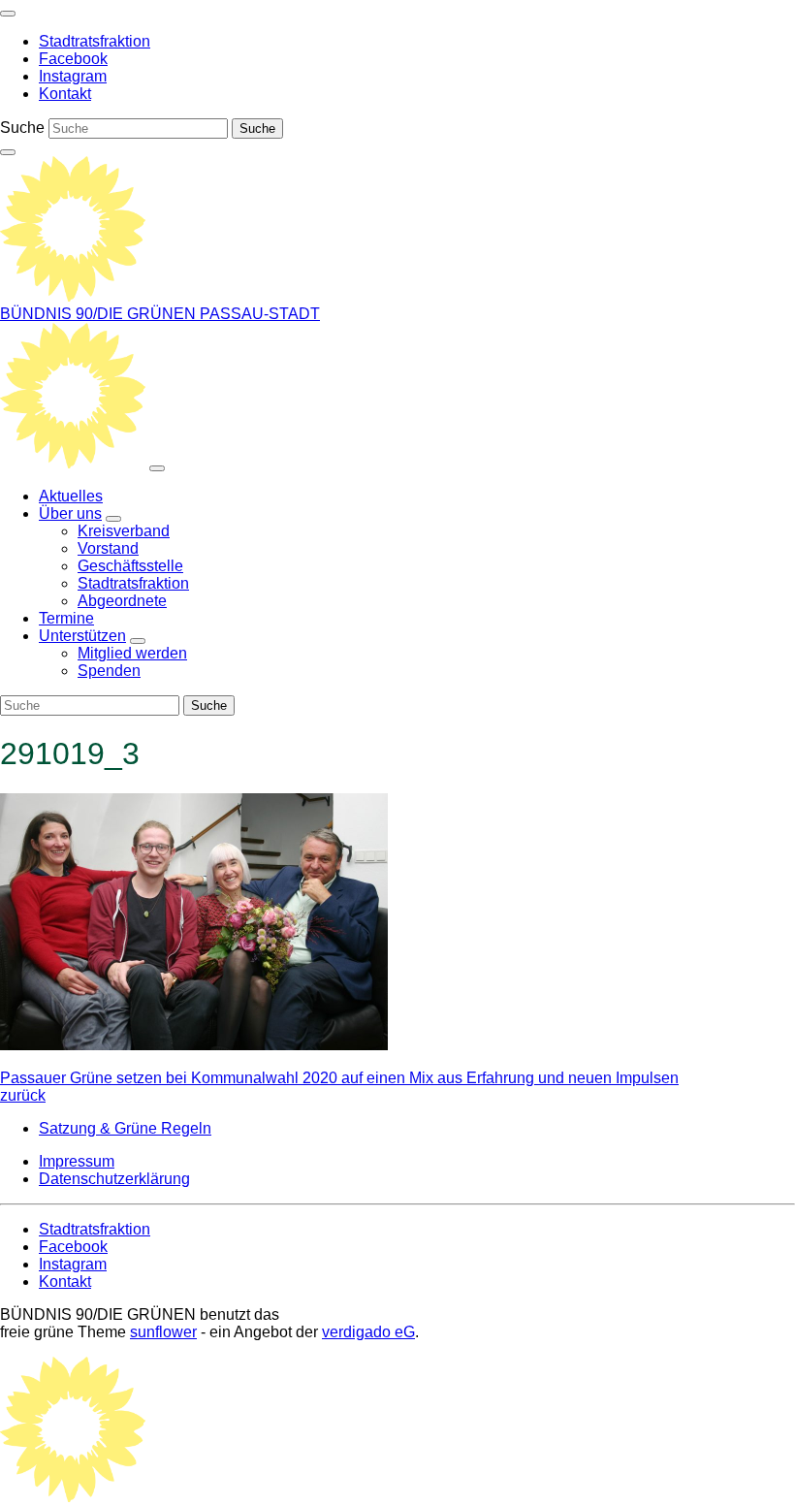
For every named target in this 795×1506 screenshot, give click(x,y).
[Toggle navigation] (8, 13)
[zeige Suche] (8, 152)
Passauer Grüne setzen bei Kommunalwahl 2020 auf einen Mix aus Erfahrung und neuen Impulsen (339, 1087)
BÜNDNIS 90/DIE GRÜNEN (100, 313)
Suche (22, 127)
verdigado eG (368, 1332)
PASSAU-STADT (260, 313)
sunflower (163, 1332)
